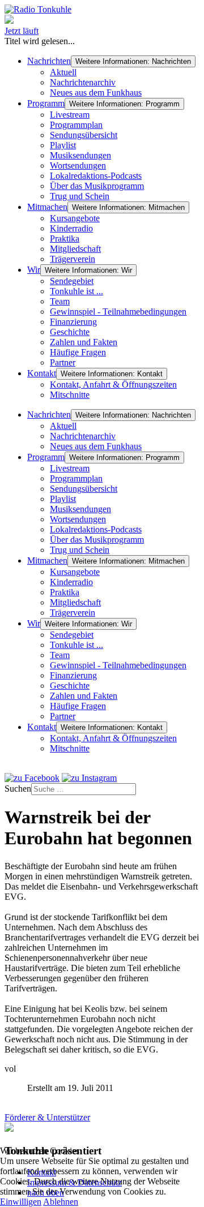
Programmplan (76, 125)
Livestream (70, 114)
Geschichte (70, 332)
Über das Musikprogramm (97, 186)
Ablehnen (60, 1201)
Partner (62, 362)
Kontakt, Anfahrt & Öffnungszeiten (113, 384)
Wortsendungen (78, 165)
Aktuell (63, 72)
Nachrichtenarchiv (83, 82)
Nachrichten (49, 61)
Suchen (18, 788)
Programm (46, 103)
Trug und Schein (79, 196)
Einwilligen (20, 1201)
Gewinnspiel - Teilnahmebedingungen (118, 311)
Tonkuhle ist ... (76, 291)
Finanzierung (73, 322)
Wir (33, 269)
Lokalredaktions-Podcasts (96, 176)
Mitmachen (47, 207)
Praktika (64, 238)
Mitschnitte (70, 395)
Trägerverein (72, 259)
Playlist (63, 145)
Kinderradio (71, 228)
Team (60, 301)
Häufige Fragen (78, 352)
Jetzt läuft (22, 31)
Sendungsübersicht (83, 135)
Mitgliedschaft (75, 249)
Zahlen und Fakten (83, 342)
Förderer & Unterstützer (47, 1117)
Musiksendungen (80, 155)
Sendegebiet (72, 281)
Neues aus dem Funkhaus (96, 92)
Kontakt (41, 373)
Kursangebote (75, 218)
